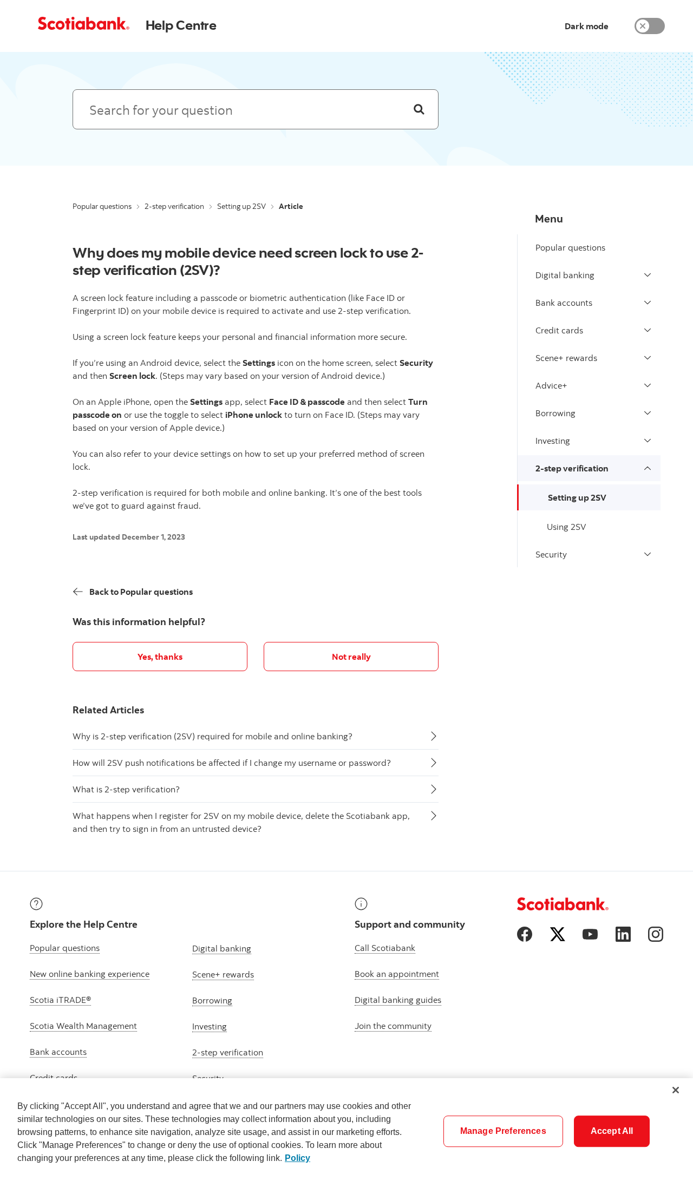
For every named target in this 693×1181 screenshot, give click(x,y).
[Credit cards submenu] (648, 330)
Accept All (612, 1131)
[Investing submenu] (648, 441)
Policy (297, 1158)
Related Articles (108, 710)
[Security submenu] (648, 554)
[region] (346, 1129)
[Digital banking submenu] (648, 275)
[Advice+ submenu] (648, 385)
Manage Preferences (503, 1131)
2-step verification (174, 206)
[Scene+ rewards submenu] (648, 358)
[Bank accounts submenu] (648, 303)
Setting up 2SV (241, 206)
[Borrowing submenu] (648, 413)
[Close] (676, 1090)
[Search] (419, 109)
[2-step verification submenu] (648, 468)
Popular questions (102, 206)
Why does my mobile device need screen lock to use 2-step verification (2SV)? (248, 261)
